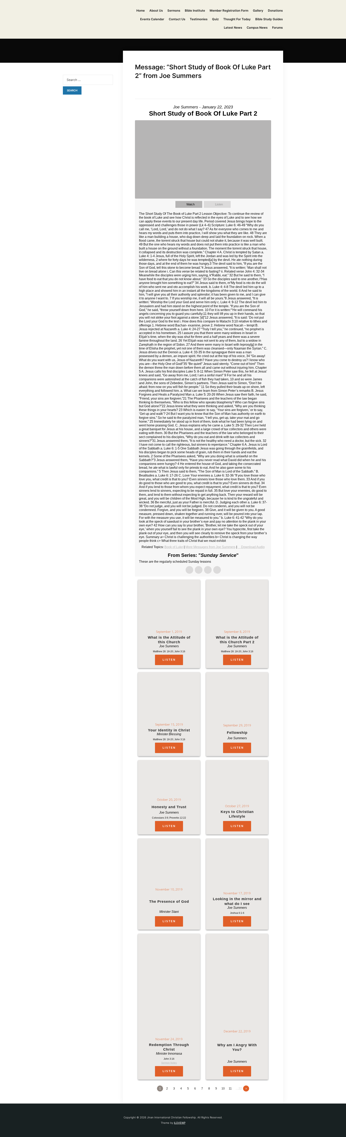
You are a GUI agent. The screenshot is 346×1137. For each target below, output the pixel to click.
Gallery (258, 10)
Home (140, 10)
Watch (190, 204)
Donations (275, 10)
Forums (277, 27)
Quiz (215, 19)
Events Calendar (152, 19)
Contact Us (177, 19)
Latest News (233, 27)
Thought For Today (237, 19)
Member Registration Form (229, 10)
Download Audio (253, 547)
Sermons (173, 10)
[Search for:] (88, 80)
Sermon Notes (169, 1062)
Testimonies (198, 19)
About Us (156, 10)
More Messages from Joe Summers (210, 547)
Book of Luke (173, 547)
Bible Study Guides (269, 19)
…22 (238, 1088)
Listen (219, 204)
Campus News (257, 27)
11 (230, 1088)
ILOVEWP (179, 1122)
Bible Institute (195, 10)
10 (223, 1088)
